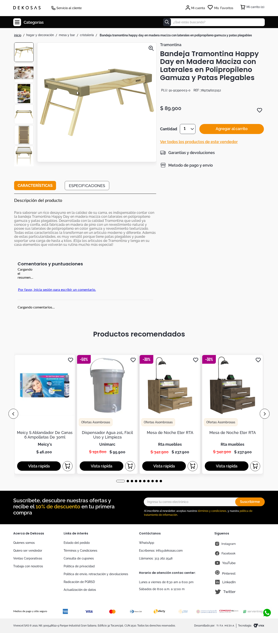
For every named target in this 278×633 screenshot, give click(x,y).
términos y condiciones (212, 510)
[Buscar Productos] (167, 22)
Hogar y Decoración (40, 35)
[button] (96, 103)
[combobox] (214, 22)
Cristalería (87, 35)
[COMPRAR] (68, 466)
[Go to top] (267, 598)
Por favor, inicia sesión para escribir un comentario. (57, 289)
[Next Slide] (265, 414)
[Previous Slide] (13, 414)
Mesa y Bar (67, 35)
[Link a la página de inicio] (17, 35)
